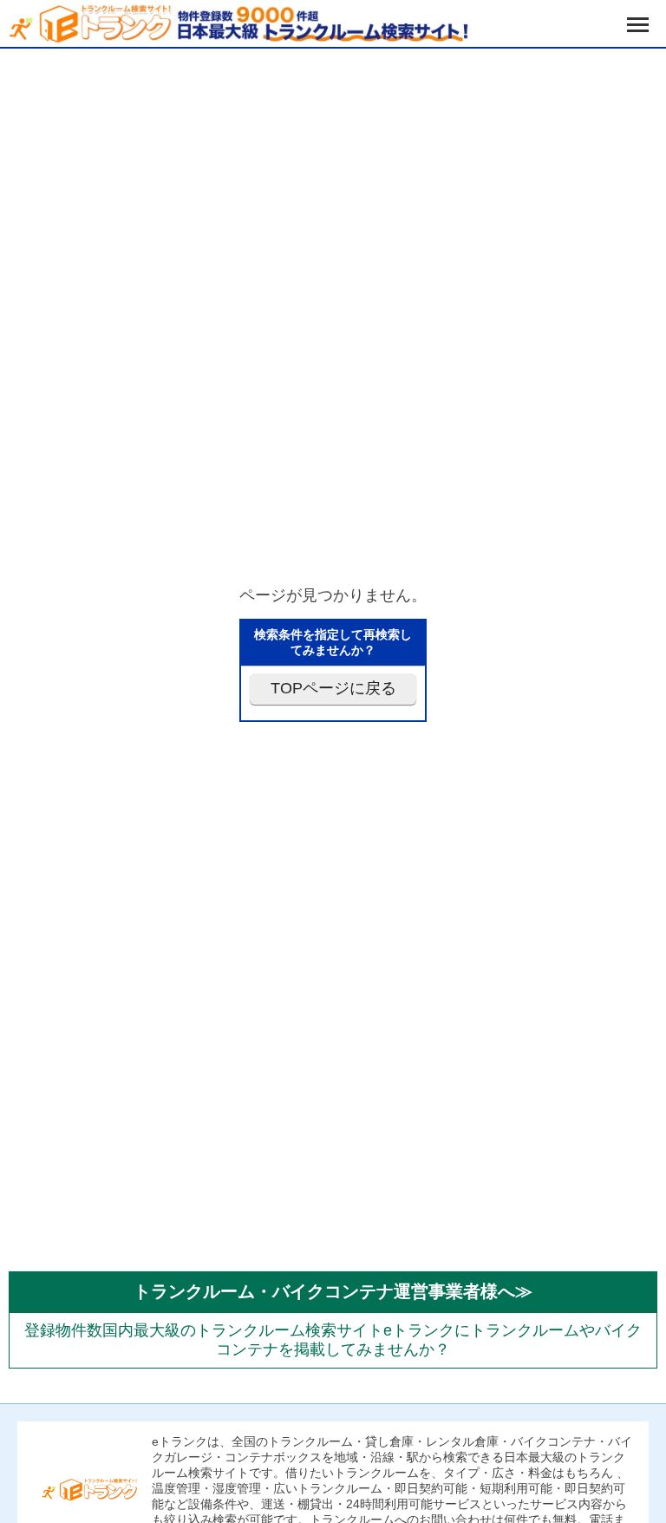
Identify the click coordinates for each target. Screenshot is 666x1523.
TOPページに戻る (333, 688)
